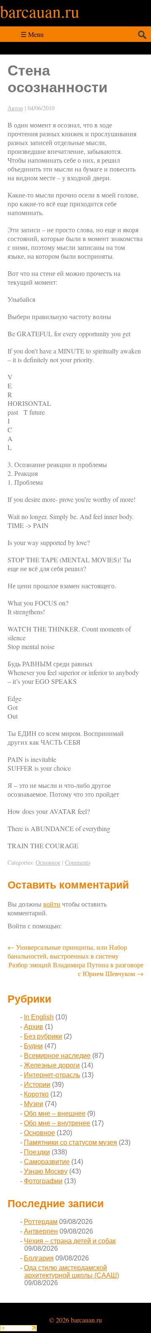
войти (51, 903)
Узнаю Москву (46, 1171)
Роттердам (40, 1221)
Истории (37, 1084)
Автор (15, 108)
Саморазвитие (47, 1161)
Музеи (33, 1103)
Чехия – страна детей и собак (70, 1241)
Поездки (37, 1152)
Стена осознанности (58, 78)
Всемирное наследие (57, 1055)
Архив (33, 1026)
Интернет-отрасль (52, 1074)
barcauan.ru (39, 11)
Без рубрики (43, 1036)
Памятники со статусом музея (70, 1142)
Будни (33, 1046)
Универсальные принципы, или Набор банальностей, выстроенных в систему (67, 951)
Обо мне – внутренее (57, 1123)
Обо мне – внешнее (55, 1113)
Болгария (39, 1258)
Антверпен (41, 1231)
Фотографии (43, 1181)
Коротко (36, 1094)
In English (39, 1017)
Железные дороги (52, 1065)
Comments (77, 862)
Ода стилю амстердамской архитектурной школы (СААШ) (71, 1271)
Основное (48, 862)
